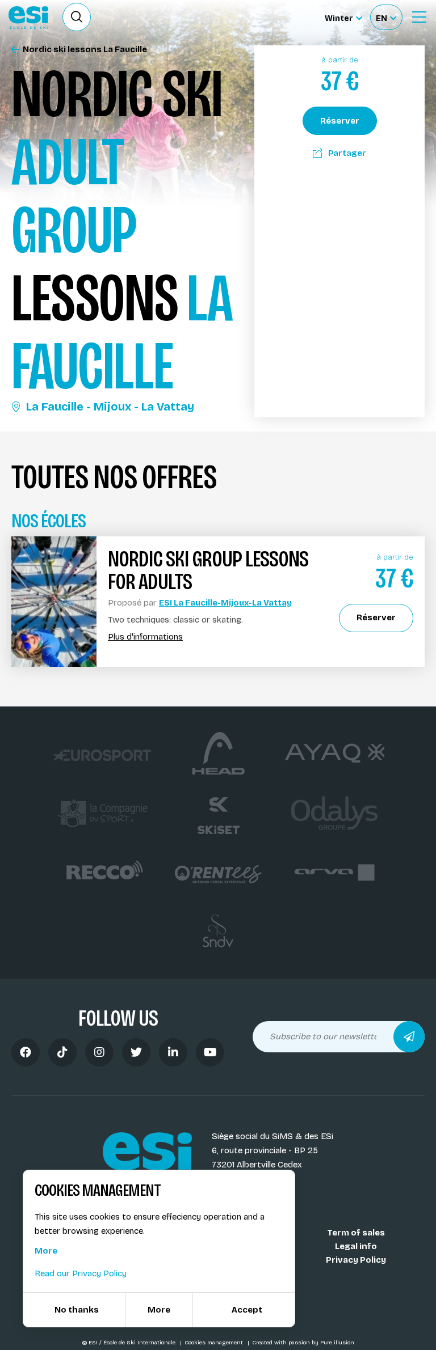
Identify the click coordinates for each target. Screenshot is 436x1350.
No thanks (76, 1310)
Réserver (339, 121)
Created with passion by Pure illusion (303, 1342)
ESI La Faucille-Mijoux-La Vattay (225, 603)
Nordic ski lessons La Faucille (85, 49)
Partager (347, 153)
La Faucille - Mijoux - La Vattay (110, 406)
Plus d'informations (145, 637)
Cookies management (215, 1342)
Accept (247, 1310)
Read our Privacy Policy (81, 1273)
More (46, 1251)
